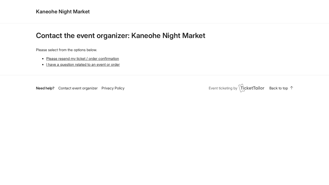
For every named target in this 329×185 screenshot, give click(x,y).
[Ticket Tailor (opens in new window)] (251, 88)
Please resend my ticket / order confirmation (82, 58)
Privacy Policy (113, 88)
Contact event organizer (78, 88)
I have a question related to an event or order (83, 64)
